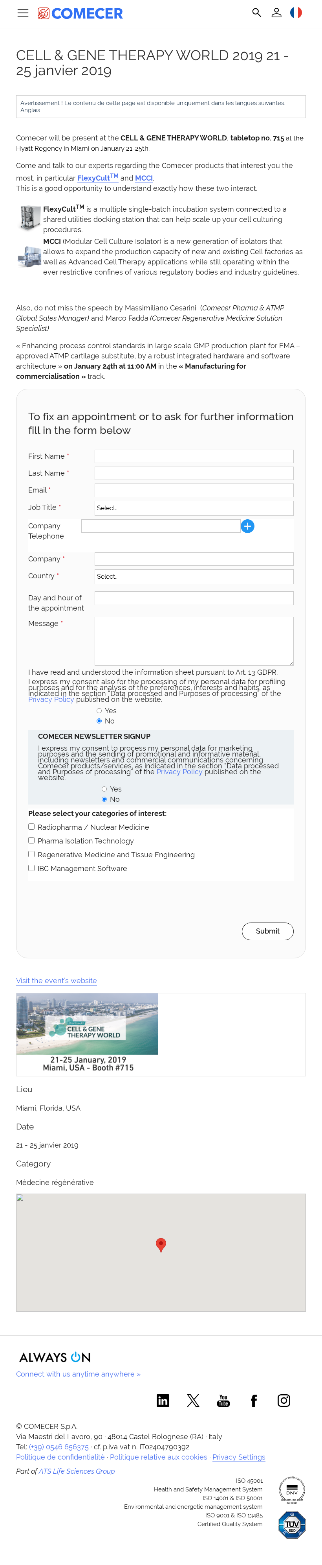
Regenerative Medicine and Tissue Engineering (116, 855)
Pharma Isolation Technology (86, 841)
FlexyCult (98, 178)
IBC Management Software (82, 868)
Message (45, 623)
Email (39, 490)
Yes (111, 711)
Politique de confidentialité (60, 1457)
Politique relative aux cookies (158, 1457)
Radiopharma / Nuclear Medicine (93, 827)
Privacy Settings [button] (238, 1457)
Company (46, 559)
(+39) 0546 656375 (59, 1447)
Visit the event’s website (56, 980)
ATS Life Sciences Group (77, 1471)
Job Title (44, 507)
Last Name (48, 473)
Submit (268, 931)
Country (43, 576)
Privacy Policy (51, 699)
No (110, 721)
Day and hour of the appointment (56, 603)
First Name (48, 456)
